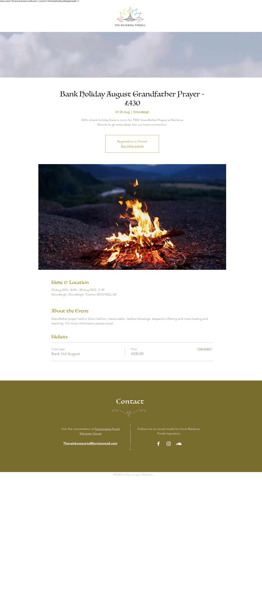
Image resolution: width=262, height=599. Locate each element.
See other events (132, 146)
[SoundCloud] (179, 444)
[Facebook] (158, 444)
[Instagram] (168, 444)
